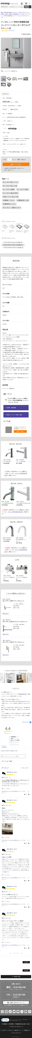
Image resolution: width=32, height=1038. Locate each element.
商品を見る (6, 613)
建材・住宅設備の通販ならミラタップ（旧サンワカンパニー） (15, 12)
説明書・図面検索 (11, 407)
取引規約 (11, 1024)
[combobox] (25, 768)
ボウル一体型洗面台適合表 (15, 512)
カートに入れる (17, 164)
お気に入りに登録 (26, 34)
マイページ (22, 3)
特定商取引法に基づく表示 (22, 1024)
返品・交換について (9, 170)
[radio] (14, 737)
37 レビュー (12, 30)
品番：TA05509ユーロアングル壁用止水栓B (21, 577)
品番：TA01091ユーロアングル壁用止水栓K (9, 577)
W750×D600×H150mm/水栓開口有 (13, 242)
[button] (2, 678)
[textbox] (29, 768)
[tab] (4, 746)
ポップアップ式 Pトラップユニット (13, 601)
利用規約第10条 (22, 694)
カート (27, 3)
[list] (16, 829)
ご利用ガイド (26, 1030)
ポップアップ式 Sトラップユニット (13, 642)
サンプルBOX (21, 431)
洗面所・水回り (4, 14)
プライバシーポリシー (16, 1026)
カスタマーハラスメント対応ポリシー (12, 1030)
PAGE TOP (16, 976)
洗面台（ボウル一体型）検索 (14, 414)
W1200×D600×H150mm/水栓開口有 (13, 247)
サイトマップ (15, 1033)
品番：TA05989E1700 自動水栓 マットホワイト (21, 539)
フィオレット (23, 14)
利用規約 (4, 1024)
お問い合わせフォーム (17, 1003)
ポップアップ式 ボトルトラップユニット (15, 621)
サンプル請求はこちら (22, 1005)
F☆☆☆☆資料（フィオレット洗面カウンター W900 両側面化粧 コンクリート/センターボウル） (18, 400)
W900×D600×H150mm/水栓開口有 (13, 245)
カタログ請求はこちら (10, 1005)
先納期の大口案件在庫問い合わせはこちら (14, 168)
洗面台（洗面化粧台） (14, 14)
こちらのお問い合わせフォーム (22, 701)
